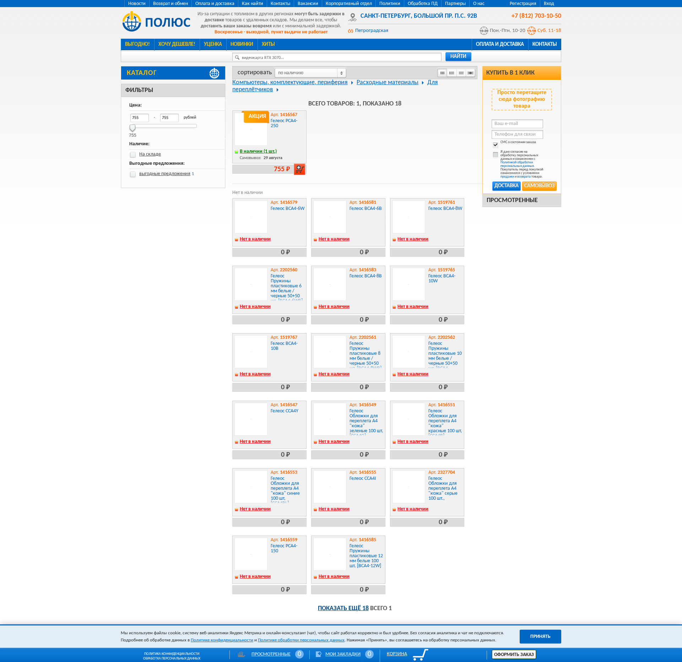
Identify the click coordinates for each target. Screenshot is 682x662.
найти (458, 56)
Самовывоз (539, 186)
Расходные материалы (387, 82)
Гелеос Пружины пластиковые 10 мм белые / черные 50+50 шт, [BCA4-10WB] (445, 358)
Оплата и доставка (214, 3)
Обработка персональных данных (171, 659)
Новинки (242, 44)
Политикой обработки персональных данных (517, 164)
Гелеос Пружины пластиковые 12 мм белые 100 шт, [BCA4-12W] (366, 556)
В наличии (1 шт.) (258, 151)
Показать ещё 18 (343, 608)
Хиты (268, 44)
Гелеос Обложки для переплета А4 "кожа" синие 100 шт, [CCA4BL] (285, 491)
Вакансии (308, 3)
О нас (479, 3)
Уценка (213, 44)
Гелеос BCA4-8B (366, 276)
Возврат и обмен (170, 3)
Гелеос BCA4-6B (366, 208)
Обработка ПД (423, 3)
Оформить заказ (514, 654)
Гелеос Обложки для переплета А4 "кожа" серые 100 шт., (443, 488)
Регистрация (523, 3)
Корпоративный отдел (349, 3)
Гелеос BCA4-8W (445, 208)
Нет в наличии (255, 239)
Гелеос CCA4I (363, 478)
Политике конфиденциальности (222, 640)
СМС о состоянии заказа (518, 142)
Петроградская (371, 30)
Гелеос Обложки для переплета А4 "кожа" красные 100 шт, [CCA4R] (445, 423)
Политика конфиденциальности (171, 654)
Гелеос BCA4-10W (441, 278)
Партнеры (455, 3)
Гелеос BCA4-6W (287, 208)
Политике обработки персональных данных (301, 640)
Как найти (252, 3)
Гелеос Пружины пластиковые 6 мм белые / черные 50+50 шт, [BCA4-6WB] (287, 288)
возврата (524, 177)
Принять (540, 636)
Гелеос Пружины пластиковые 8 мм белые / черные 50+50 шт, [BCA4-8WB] (365, 356)
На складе (150, 154)
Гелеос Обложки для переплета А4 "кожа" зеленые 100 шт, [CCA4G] (366, 423)
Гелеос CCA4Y (284, 411)
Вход (549, 3)
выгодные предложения (164, 174)
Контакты (280, 3)
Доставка (506, 186)
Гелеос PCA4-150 (284, 548)
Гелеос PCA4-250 (284, 123)
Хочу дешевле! (176, 44)
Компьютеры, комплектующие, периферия (290, 82)
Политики (389, 3)
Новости (137, 3)
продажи (507, 177)
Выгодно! (137, 44)
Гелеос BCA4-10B (284, 346)
